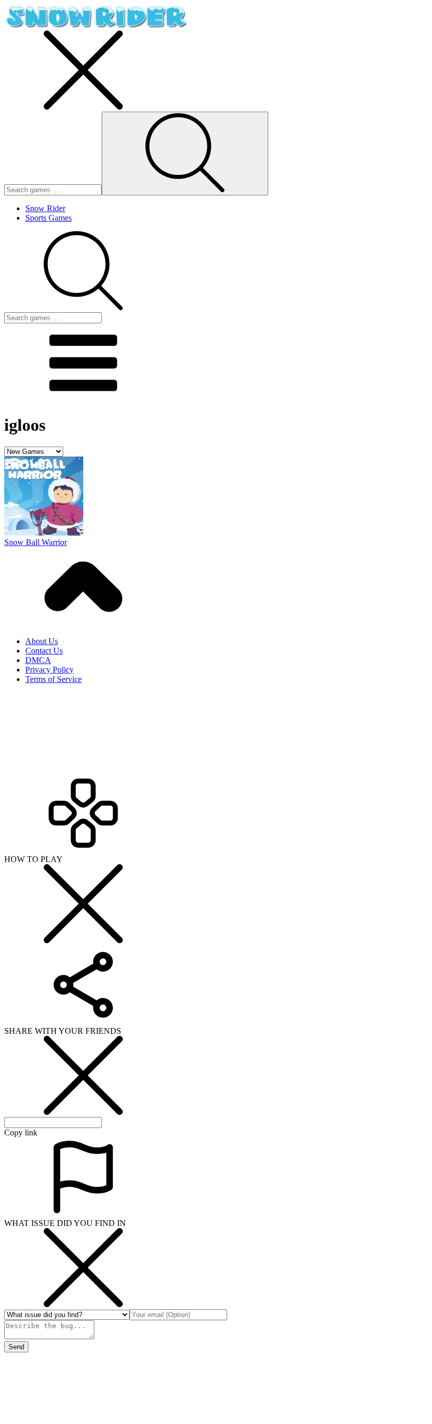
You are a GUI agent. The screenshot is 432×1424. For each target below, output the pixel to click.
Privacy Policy (49, 669)
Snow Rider (45, 208)
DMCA (38, 660)
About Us (41, 641)
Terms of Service (53, 679)
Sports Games (48, 217)
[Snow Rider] (96, 25)
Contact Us (44, 650)
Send (16, 1347)
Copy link (20, 1132)
